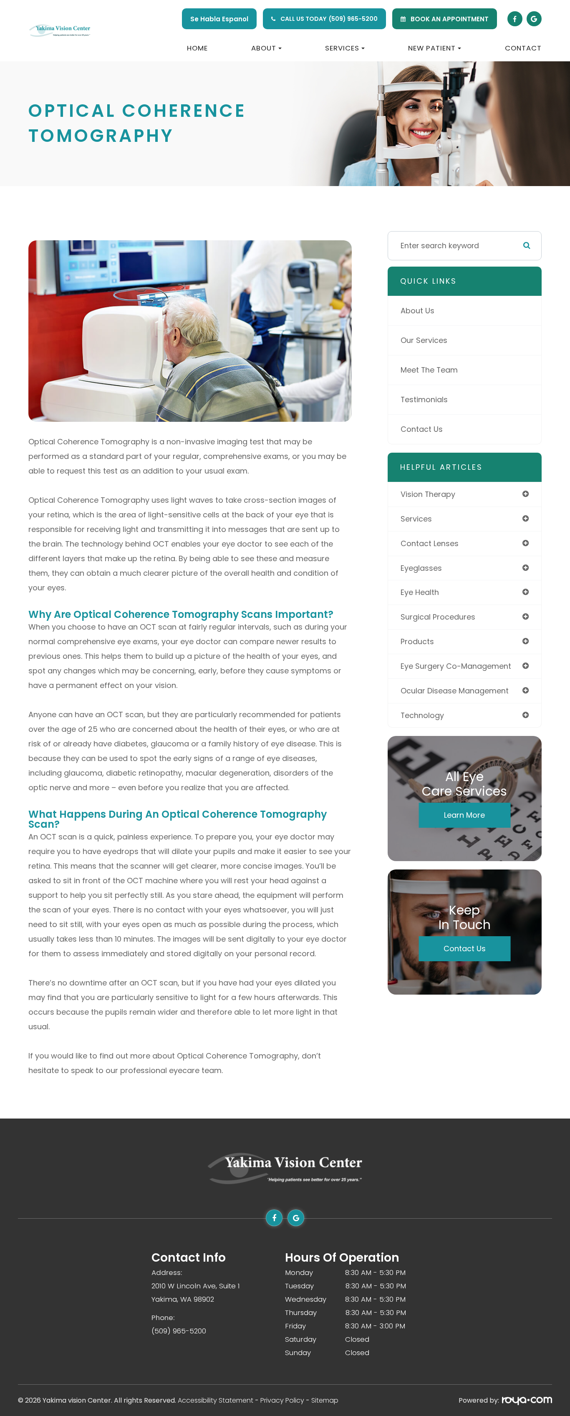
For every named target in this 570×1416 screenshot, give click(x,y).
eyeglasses (421, 568)
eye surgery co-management (456, 666)
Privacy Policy (282, 1400)
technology (422, 715)
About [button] (263, 48)
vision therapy (428, 494)
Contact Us (422, 429)
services (416, 519)
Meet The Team (429, 370)
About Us (417, 310)
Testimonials (424, 399)
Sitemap (324, 1400)
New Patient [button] (432, 48)
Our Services (424, 340)
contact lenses (430, 543)
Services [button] (342, 48)
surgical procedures (438, 617)
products (417, 641)
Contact (523, 48)
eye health (420, 592)
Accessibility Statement (215, 1400)
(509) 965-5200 (353, 19)
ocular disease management (455, 690)
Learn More (464, 815)
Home (197, 48)
